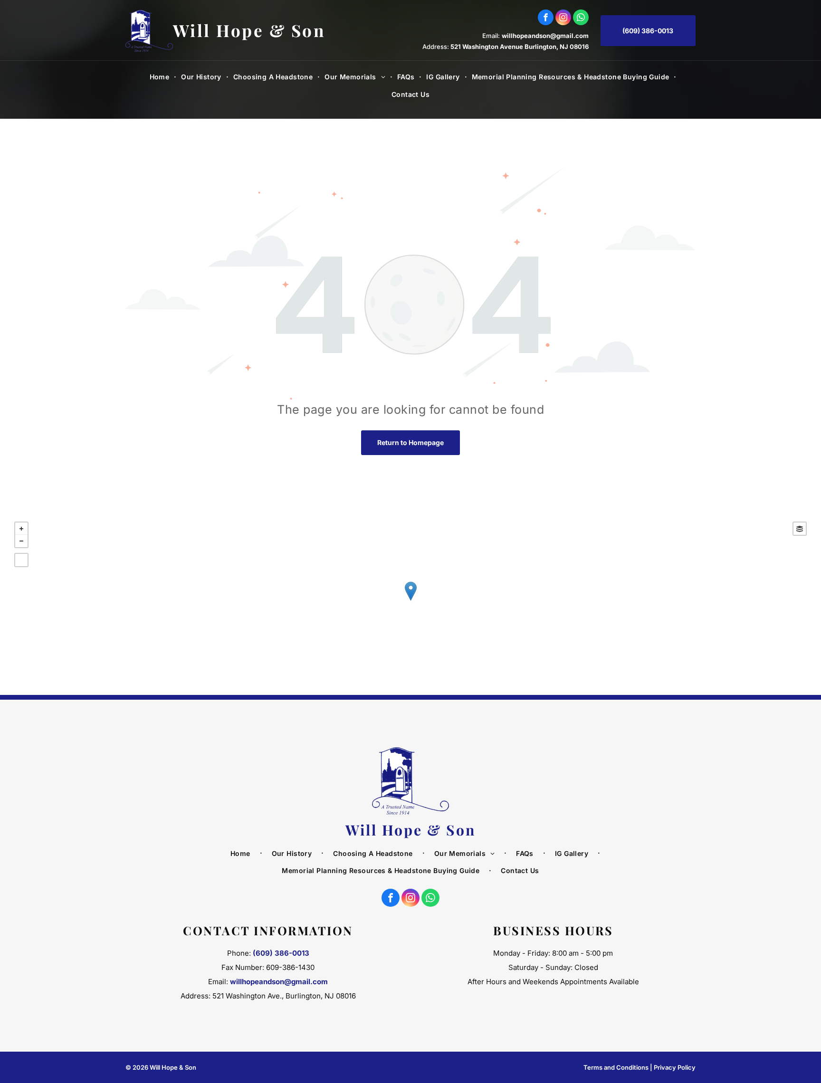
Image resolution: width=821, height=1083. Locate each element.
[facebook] (546, 19)
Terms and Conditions (616, 1067)
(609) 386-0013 (281, 953)
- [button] (21, 541)
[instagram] (563, 19)
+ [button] (21, 528)
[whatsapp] (581, 19)
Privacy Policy (675, 1067)
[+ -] (410, 601)
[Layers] (799, 528)
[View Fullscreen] (21, 560)
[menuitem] (161, 77)
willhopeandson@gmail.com (545, 35)
